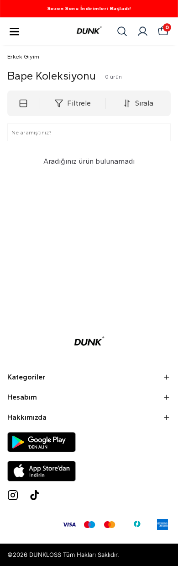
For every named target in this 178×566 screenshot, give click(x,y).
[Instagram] (12, 495)
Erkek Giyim (23, 56)
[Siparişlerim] (142, 31)
